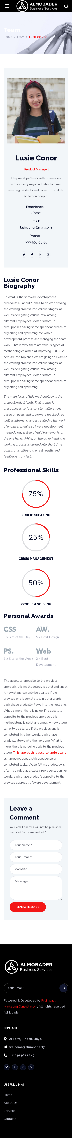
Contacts (10, 1119)
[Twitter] (7, 1067)
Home (8, 37)
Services (9, 1111)
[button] (66, 6)
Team (20, 37)
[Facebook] (15, 1067)
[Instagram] (31, 1067)
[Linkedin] (23, 1067)
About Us (10, 1103)
